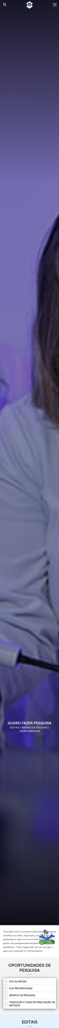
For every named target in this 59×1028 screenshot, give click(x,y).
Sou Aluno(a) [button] (17, 981)
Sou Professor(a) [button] (20, 988)
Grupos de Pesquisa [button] (22, 995)
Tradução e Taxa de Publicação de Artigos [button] (32, 1004)
